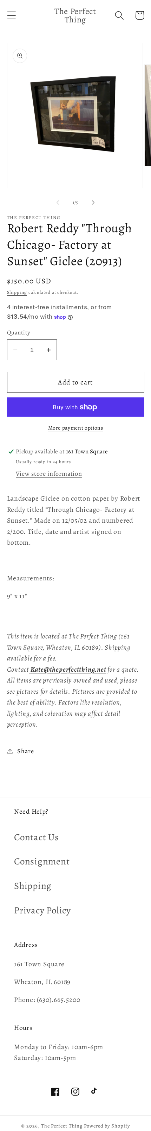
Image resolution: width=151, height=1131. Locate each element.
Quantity (19, 332)
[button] (11, 15)
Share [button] (25, 751)
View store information (49, 473)
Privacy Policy (42, 910)
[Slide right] (93, 202)
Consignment (42, 861)
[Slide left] (57, 202)
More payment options (75, 427)
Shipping (17, 292)
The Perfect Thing (62, 1125)
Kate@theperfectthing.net (68, 669)
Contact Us (36, 837)
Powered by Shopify (107, 1125)
